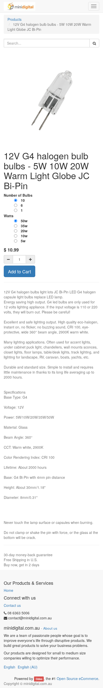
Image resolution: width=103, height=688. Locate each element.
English (9, 666)
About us (50, 628)
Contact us (12, 605)
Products (15, 19)
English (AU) (28, 666)
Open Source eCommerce (77, 678)
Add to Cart (19, 271)
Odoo (39, 679)
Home (8, 590)
